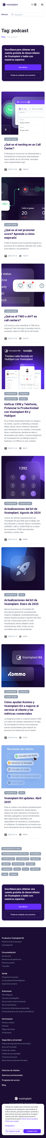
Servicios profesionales (12, 1075)
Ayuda (4, 973)
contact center (11, 139)
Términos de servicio (9, 1057)
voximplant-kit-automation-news (15, 854)
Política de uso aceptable (11, 1054)
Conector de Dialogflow (10, 998)
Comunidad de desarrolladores (13, 980)
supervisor (35, 859)
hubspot (23, 399)
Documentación (9, 952)
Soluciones (7, 991)
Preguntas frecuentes (10, 977)
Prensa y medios (8, 1023)
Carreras (5, 1026)
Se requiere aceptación (14, 1131)
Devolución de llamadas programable (15, 1008)
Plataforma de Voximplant (12, 942)
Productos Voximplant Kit (13, 938)
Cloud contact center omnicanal (13, 1001)
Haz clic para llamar (9, 1005)
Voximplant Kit (7, 945)
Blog (3, 37)
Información (7, 1019)
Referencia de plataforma (11, 959)
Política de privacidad (29, 1119)
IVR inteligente (7, 995)
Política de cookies (9, 1050)
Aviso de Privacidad (9, 1047)
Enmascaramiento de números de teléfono (18, 1012)
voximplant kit (11, 394)
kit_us (25, 869)
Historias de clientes (11, 1070)
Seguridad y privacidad (12, 1040)
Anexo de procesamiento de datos (14, 1060)
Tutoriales (5, 966)
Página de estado (8, 1029)
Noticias (4, 14)
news (22, 595)
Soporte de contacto (9, 984)
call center (35, 869)
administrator (18, 864)
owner (17, 869)
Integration (24, 394)
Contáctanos (6, 1033)
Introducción (6, 956)
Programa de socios (11, 1080)
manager (30, 864)
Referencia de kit (8, 963)
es (32, 5)
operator (6, 864)
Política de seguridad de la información (16, 1044)
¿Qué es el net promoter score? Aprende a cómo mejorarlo (19, 233)
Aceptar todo (32, 1131)
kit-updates (35, 854)
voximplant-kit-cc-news (11, 849)
